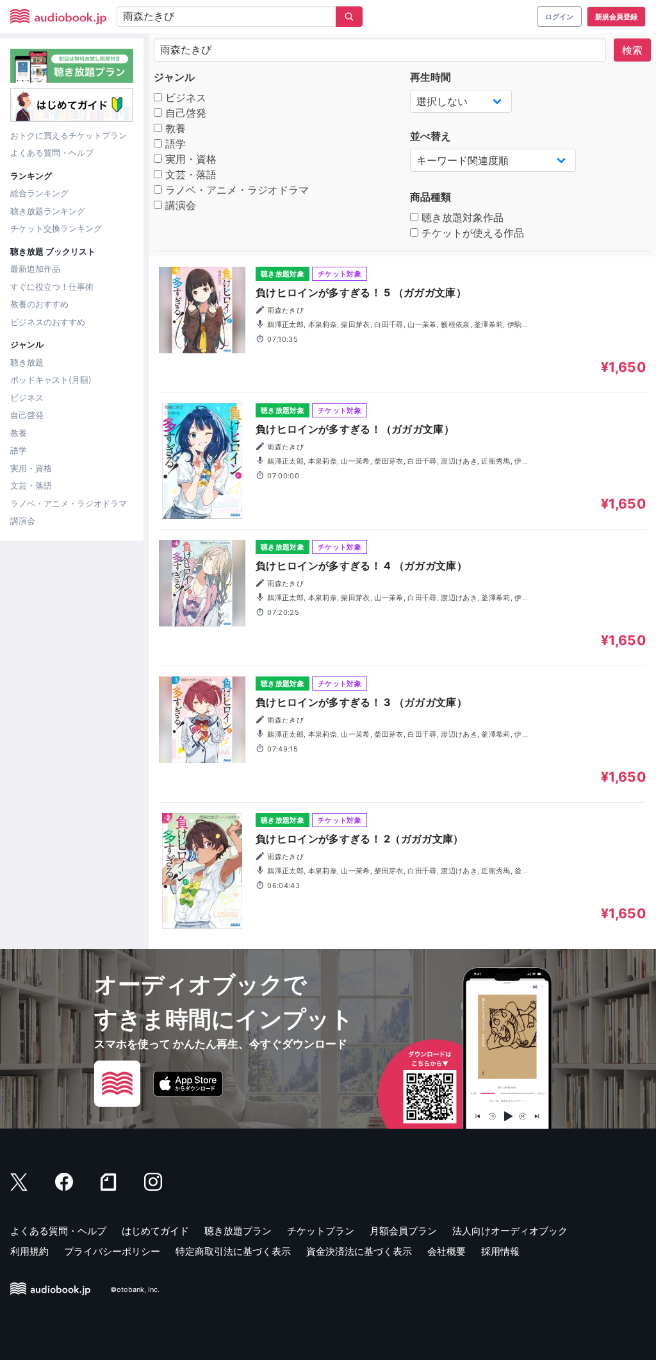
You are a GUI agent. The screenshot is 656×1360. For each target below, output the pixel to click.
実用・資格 (31, 468)
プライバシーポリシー (112, 1251)
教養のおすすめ (39, 304)
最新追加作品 (35, 269)
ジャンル (174, 77)
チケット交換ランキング (56, 228)
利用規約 (29, 1251)
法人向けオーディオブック (510, 1231)
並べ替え (430, 136)
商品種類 (430, 196)
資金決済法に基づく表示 (359, 1251)
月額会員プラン (403, 1231)
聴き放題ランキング (47, 211)
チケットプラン (320, 1231)
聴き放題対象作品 (461, 217)
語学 (18, 450)
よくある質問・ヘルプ (52, 152)
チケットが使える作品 (471, 232)
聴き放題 (27, 362)
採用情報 (500, 1251)
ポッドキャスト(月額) (51, 379)
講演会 (22, 521)
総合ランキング (39, 193)
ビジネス (27, 397)
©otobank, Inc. (135, 1289)
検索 (632, 50)
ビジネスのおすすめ (47, 322)
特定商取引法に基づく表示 (233, 1251)
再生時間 (430, 77)
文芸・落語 (31, 485)
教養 (18, 433)
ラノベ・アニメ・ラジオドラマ (68, 503)
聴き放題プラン (238, 1231)
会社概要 (446, 1251)
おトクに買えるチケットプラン (68, 135)
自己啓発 (27, 415)
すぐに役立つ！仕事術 (52, 286)
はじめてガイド (155, 1231)
